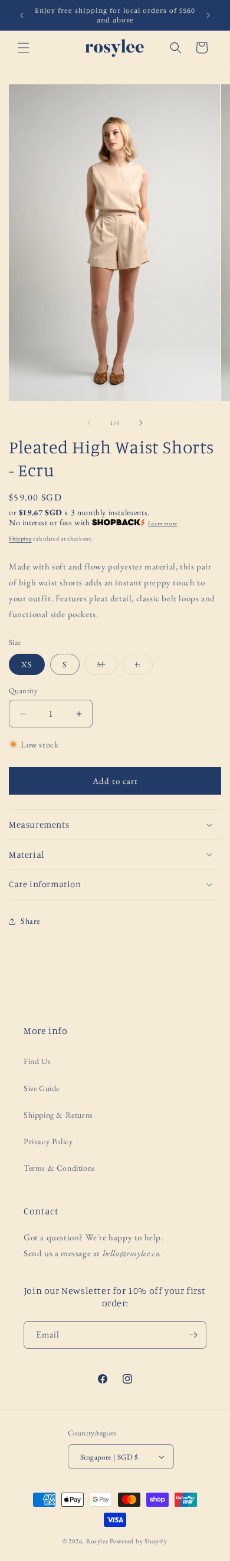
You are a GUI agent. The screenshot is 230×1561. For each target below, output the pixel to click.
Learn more (163, 523)
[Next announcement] (208, 15)
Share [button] (30, 920)
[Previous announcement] (22, 15)
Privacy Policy (48, 1141)
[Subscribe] (193, 1335)
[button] (24, 48)
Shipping (20, 538)
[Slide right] (141, 423)
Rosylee (97, 1541)
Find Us (37, 1061)
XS (26, 664)
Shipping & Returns (58, 1114)
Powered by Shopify (138, 1541)
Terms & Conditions (60, 1167)
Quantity (23, 691)
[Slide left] (89, 423)
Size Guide (42, 1088)
